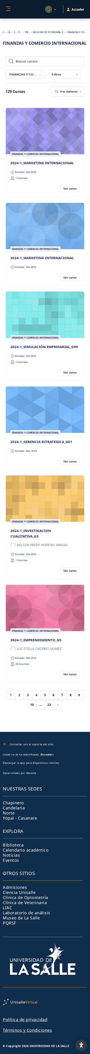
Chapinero (13, 802)
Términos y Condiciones (27, 1030)
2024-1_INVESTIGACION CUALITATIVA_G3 (30, 533)
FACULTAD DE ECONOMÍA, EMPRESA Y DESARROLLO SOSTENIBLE (49, 32)
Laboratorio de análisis (26, 913)
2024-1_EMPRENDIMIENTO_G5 (35, 640)
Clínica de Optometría (25, 897)
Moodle (31, 773)
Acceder (47, 754)
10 (32, 705)
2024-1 (15, 32)
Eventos (11, 860)
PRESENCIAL (27, 32)
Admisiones (15, 887)
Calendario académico (25, 850)
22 (49, 705)
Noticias (11, 855)
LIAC (7, 907)
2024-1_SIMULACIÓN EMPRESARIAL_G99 (44, 346)
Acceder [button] (78, 9)
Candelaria (14, 808)
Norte (9, 813)
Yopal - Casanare (20, 818)
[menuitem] (65, 74)
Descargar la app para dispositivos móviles (31, 763)
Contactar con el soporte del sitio (32, 744)
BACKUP (10, 32)
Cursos (4, 32)
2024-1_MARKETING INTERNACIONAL (42, 162)
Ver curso (70, 188)
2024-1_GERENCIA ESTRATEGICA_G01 (41, 441)
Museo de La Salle (21, 918)
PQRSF (9, 923)
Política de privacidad (25, 1019)
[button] (50, 9)
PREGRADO (20, 32)
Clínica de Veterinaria (25, 902)
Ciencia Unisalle (19, 892)
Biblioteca (13, 845)
